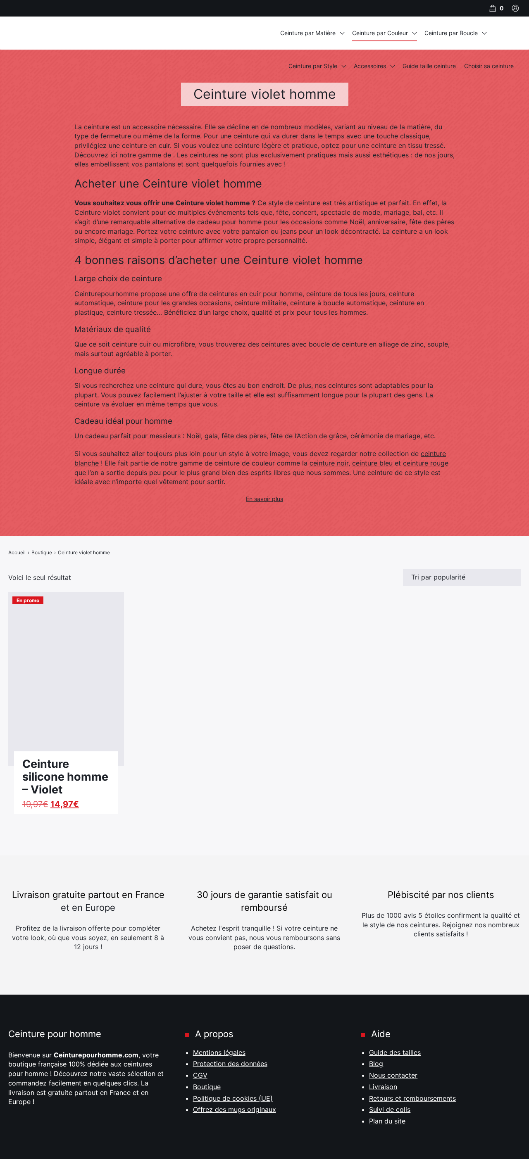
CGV (200, 1075)
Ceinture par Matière (308, 32)
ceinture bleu (372, 463)
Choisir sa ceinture (489, 65)
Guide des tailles (395, 1052)
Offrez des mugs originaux (234, 1109)
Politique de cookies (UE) (233, 1098)
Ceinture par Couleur (380, 32)
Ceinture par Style (312, 65)
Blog (376, 1063)
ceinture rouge (425, 463)
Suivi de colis (389, 1109)
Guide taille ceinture (429, 65)
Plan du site (387, 1121)
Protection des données (230, 1063)
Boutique (207, 1087)
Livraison (383, 1087)
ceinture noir (329, 463)
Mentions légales (219, 1052)
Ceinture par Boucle (451, 32)
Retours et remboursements (412, 1098)
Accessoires (370, 65)
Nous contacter (393, 1075)
